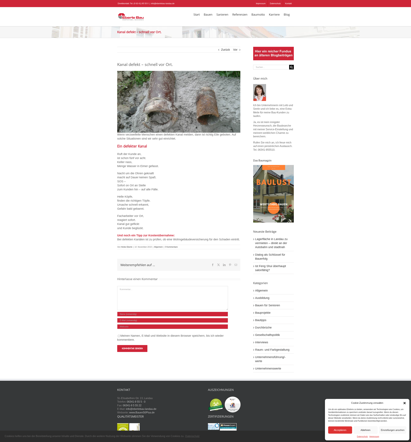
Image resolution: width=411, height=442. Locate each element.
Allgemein (158, 247)
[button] (404, 403)
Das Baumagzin (262, 160)
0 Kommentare (171, 247)
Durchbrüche (263, 327)
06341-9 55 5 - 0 (136, 401)
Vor (235, 49)
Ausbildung (262, 298)
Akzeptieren (340, 430)
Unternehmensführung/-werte (270, 359)
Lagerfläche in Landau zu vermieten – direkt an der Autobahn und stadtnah (271, 243)
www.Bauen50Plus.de (142, 412)
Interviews (261, 342)
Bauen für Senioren (267, 305)
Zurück (225, 49)
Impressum (374, 436)
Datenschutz (362, 436)
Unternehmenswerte (268, 368)
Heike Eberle (126, 247)
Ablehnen (365, 430)
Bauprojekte (263, 312)
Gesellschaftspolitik (267, 335)
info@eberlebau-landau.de (163, 3)
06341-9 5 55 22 (132, 405)
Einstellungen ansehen (392, 430)
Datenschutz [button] (192, 436)
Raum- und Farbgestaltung (272, 349)
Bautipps (260, 320)
